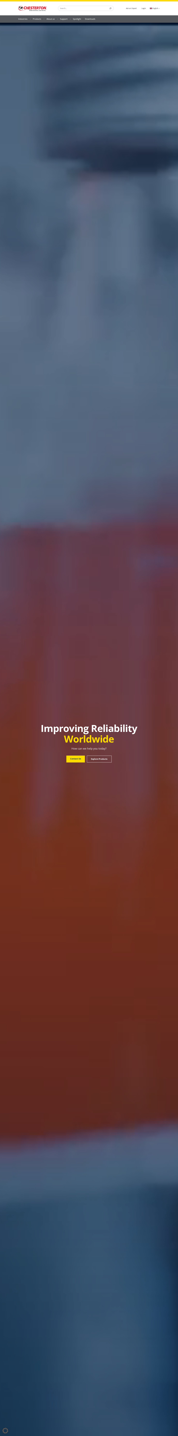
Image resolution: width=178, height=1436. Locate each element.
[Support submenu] (70, 18)
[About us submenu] (57, 18)
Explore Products (99, 759)
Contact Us (75, 758)
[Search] (110, 8)
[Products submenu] (43, 18)
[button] (5, 1430)
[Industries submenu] (30, 18)
